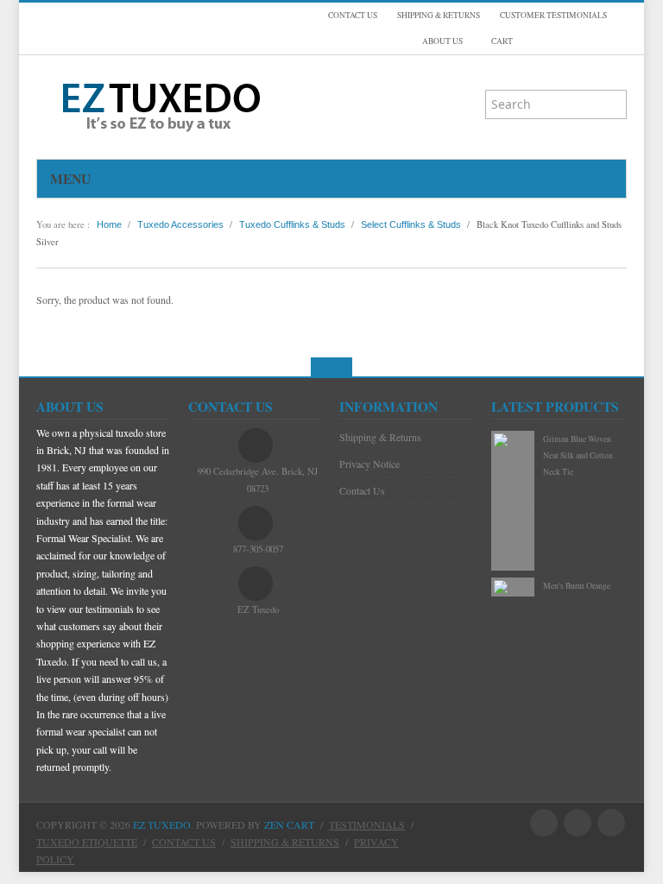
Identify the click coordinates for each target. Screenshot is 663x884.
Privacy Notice (369, 463)
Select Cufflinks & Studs (411, 224)
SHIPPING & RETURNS (438, 15)
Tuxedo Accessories (180, 224)
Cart (501, 41)
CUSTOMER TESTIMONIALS (553, 15)
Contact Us (362, 490)
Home (109, 224)
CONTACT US (352, 15)
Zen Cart (289, 824)
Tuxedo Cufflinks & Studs (292, 224)
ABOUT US (442, 41)
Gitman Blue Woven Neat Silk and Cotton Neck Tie (578, 455)
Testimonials (367, 824)
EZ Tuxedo (162, 824)
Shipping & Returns (380, 437)
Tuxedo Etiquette (86, 842)
